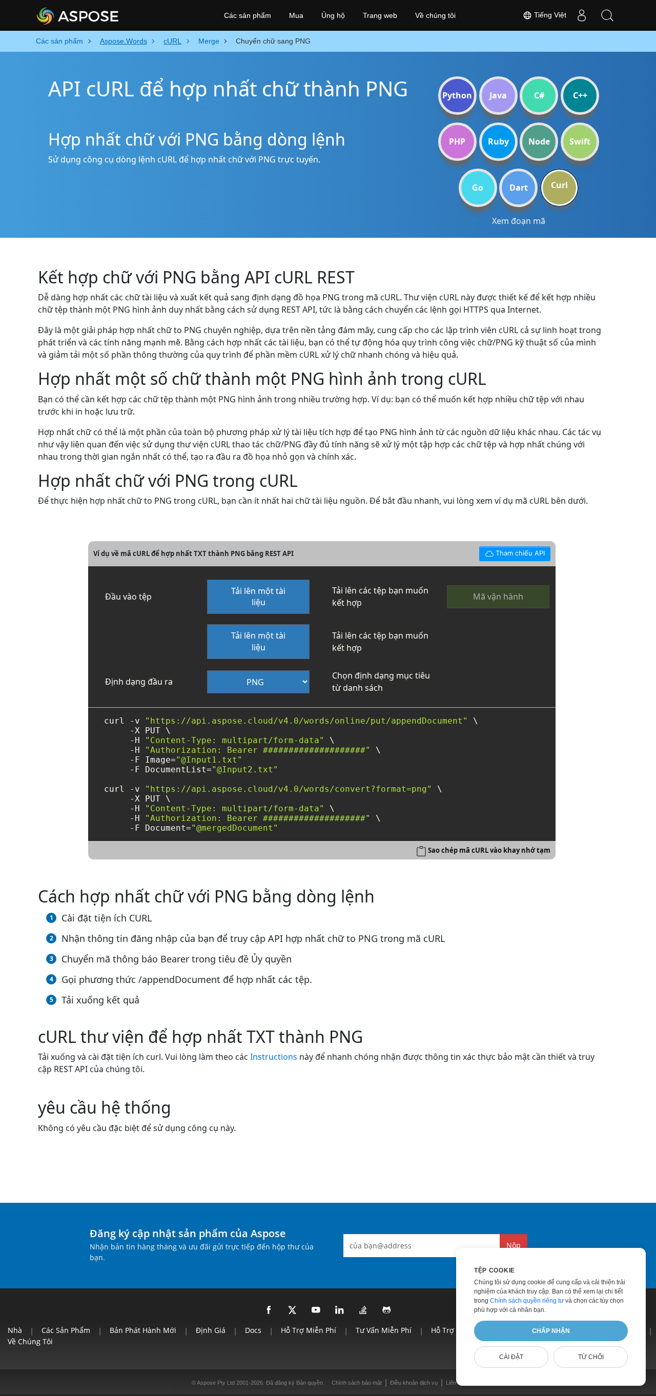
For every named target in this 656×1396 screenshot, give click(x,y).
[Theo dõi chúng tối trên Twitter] (292, 1310)
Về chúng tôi (435, 15)
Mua (296, 15)
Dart (518, 187)
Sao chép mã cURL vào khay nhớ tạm (489, 850)
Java (498, 95)
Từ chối (591, 1357)
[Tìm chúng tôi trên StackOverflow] (363, 1310)
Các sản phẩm (247, 15)
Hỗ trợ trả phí (455, 1330)
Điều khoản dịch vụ (414, 1383)
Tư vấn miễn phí (384, 1330)
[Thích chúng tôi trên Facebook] (269, 1310)
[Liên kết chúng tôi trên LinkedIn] (339, 1310)
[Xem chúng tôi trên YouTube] (316, 1310)
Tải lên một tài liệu (258, 596)
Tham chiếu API (511, 551)
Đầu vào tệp (128, 596)
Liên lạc (455, 1383)
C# (539, 95)
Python (457, 95)
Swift (579, 141)
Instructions (273, 1056)
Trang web (380, 15)
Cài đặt (511, 1357)
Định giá (210, 1330)
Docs (253, 1330)
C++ (580, 95)
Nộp (513, 1245)
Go (477, 187)
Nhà (15, 1330)
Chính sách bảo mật (357, 1383)
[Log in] (581, 15)
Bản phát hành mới (143, 1330)
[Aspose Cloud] (105, 15)
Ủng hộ (333, 15)
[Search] (607, 15)
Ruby (498, 141)
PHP (457, 141)
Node (539, 141)
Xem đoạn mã (518, 221)
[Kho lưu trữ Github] (387, 1310)
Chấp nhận (551, 1331)
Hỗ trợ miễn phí (308, 1330)
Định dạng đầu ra (139, 681)
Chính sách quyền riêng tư (527, 1300)
